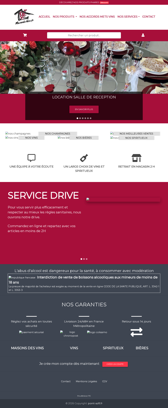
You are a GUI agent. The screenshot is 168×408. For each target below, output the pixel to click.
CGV (104, 381)
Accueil (45, 16)
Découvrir (104, 2)
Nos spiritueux (136, 137)
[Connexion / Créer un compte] (143, 35)
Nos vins (31, 137)
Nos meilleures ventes (136, 133)
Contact (149, 16)
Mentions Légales (86, 381)
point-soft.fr (95, 403)
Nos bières (84, 137)
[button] (12, 82)
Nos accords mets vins (98, 16)
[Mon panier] (25, 35)
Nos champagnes (57, 133)
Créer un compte (115, 364)
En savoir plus (84, 109)
